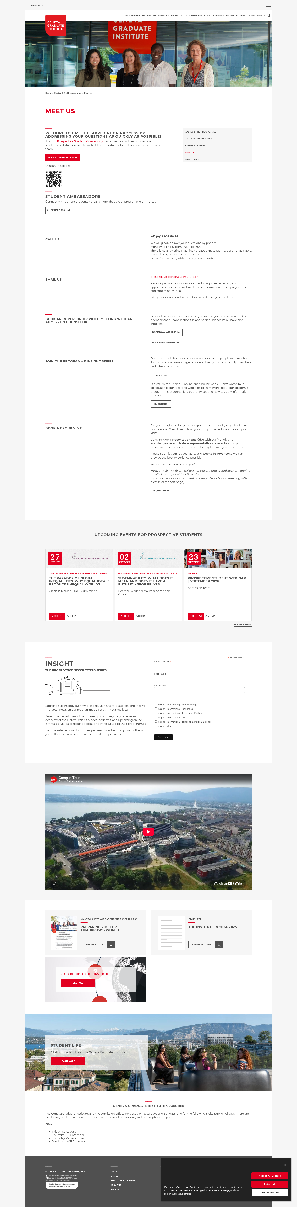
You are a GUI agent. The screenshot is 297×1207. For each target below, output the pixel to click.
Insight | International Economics (175, 708)
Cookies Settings (270, 1192)
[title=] (55, 25)
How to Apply (193, 159)
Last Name (160, 685)
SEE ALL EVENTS (243, 624)
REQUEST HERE (161, 490)
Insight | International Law (171, 717)
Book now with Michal (166, 332)
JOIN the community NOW (62, 157)
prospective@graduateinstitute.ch (174, 276)
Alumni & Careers (195, 145)
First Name (160, 673)
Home (48, 93)
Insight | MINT (165, 726)
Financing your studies (198, 138)
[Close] (285, 1165)
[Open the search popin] (269, 15)
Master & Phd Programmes (67, 93)
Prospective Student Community (80, 141)
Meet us (189, 152)
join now (161, 375)
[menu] (268, 5)
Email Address (163, 661)
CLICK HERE (161, 404)
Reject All (270, 1184)
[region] (226, 1179)
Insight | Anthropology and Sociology (177, 704)
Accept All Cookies (270, 1175)
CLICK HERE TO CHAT (59, 210)
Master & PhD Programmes (200, 132)
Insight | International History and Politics (179, 713)
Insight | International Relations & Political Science (184, 721)
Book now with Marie (166, 342)
